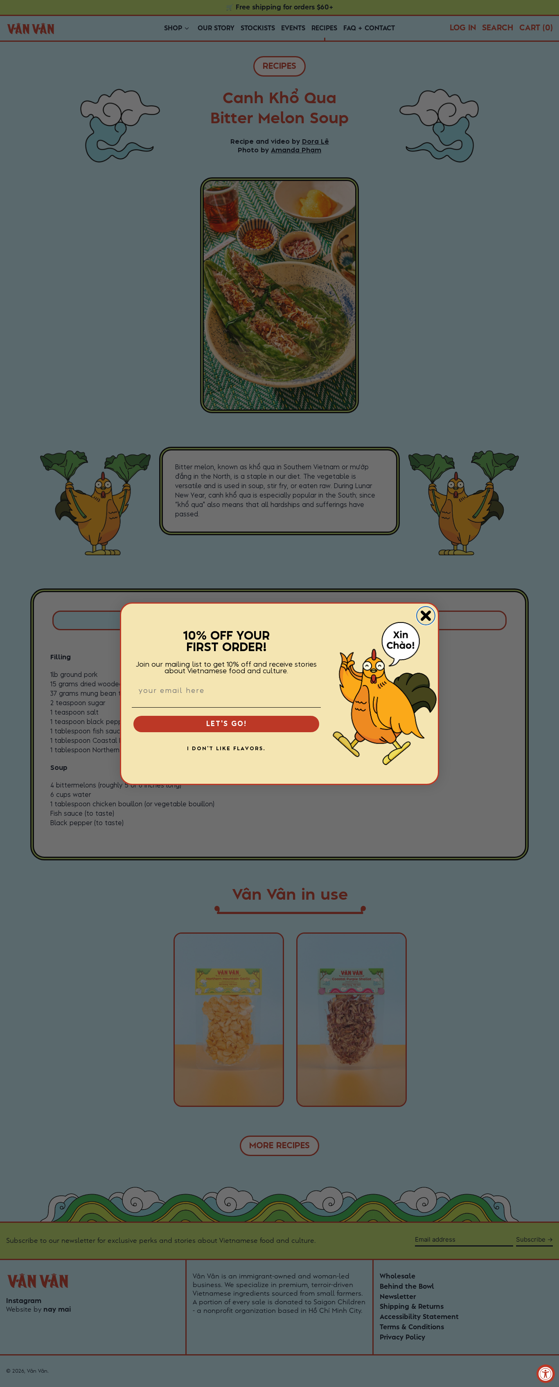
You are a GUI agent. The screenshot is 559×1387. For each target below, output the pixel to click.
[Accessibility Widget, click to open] (545, 1373)
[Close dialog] (426, 615)
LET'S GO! (226, 724)
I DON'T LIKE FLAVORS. (226, 748)
